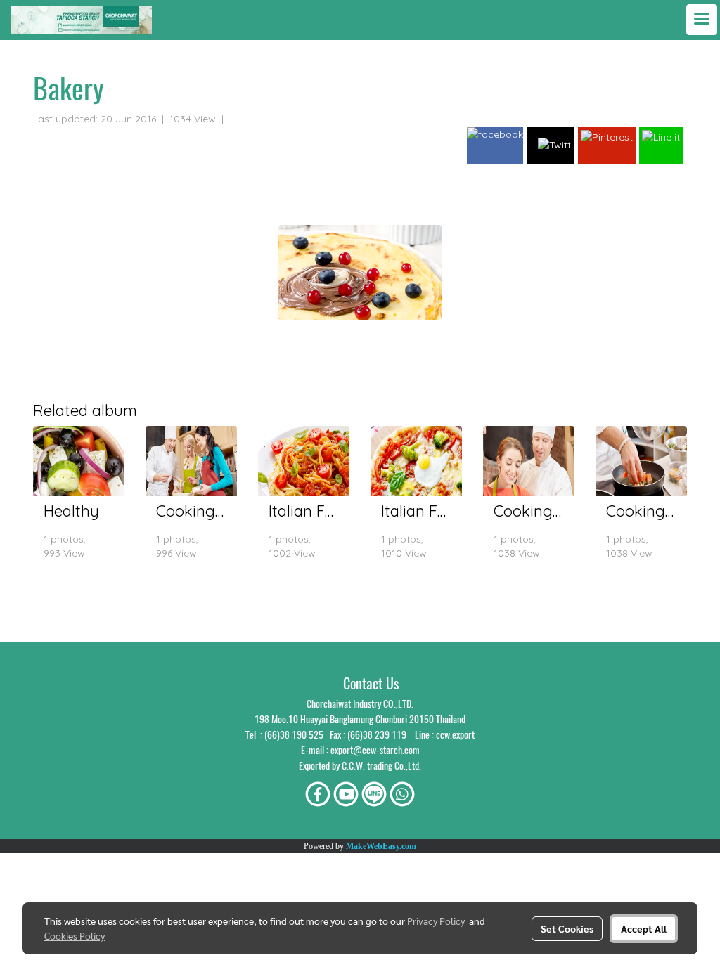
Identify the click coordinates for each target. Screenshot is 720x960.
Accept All (644, 928)
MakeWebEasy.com (381, 846)
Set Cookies (567, 928)
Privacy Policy (436, 920)
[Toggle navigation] (701, 19)
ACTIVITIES (254, 118)
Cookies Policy (74, 935)
